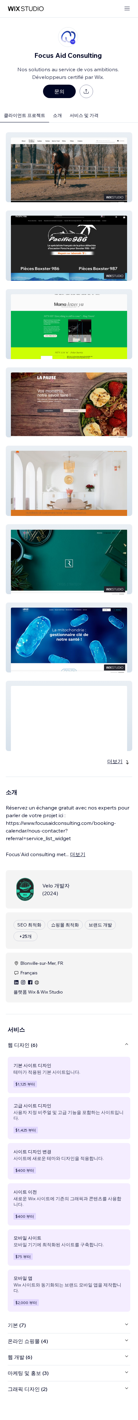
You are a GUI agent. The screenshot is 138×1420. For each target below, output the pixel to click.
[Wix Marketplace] (26, 8)
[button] (69, 167)
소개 (57, 115)
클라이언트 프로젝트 (24, 115)
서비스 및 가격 (84, 115)
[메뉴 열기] (127, 8)
